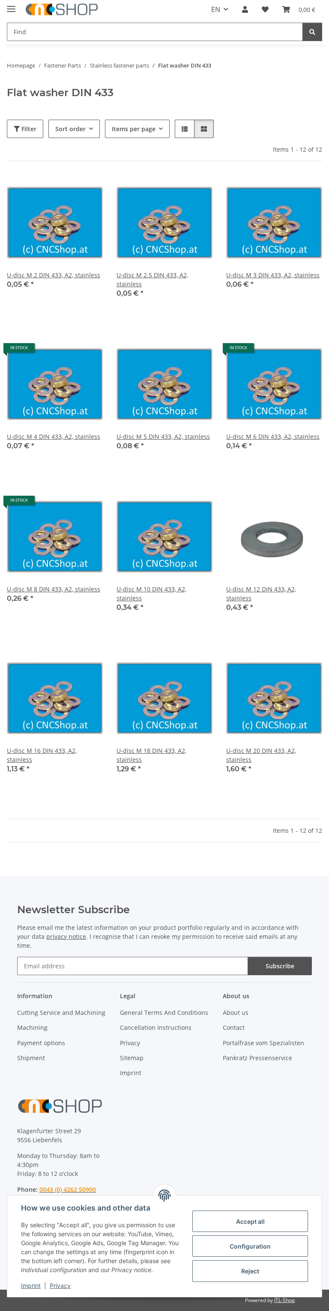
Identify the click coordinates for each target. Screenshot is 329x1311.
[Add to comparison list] (66, 189)
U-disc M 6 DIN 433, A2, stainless (273, 436)
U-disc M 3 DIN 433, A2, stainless (273, 275)
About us (235, 1012)
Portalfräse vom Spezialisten (263, 1043)
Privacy (60, 1285)
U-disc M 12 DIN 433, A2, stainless (261, 593)
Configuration (250, 1246)
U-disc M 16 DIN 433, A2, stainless (42, 755)
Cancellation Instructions (155, 1027)
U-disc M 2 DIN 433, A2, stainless (53, 275)
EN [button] (215, 9)
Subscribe (280, 966)
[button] (245, 9)
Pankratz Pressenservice (257, 1058)
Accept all (250, 1221)
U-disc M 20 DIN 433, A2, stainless (261, 755)
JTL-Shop (284, 1300)
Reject (250, 1271)
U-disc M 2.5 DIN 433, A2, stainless (152, 279)
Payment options (41, 1043)
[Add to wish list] (88, 189)
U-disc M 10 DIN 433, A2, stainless (151, 593)
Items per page (134, 129)
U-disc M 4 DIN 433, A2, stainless (53, 436)
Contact (234, 1027)
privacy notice (66, 936)
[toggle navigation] (11, 5)
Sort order (70, 129)
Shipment (31, 1058)
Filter (28, 129)
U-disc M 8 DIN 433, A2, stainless (53, 589)
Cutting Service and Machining (61, 1012)
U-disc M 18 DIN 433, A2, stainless (151, 755)
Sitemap (132, 1058)
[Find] (312, 32)
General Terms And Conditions (164, 1012)
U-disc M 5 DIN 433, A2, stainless (163, 436)
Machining (32, 1027)
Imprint (31, 1285)
